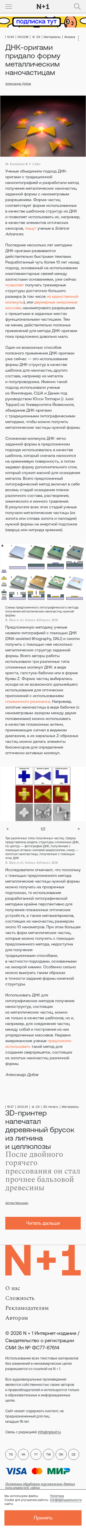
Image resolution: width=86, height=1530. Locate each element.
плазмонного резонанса (27, 701)
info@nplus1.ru (49, 1432)
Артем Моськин (16, 1203)
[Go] (8, 6)
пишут (30, 228)
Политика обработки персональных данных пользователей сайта (40, 1485)
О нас (12, 1288)
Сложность (20, 1298)
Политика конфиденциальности (66, 1498)
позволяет (14, 285)
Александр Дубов (18, 83)
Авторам (16, 1318)
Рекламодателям (27, 1308)
